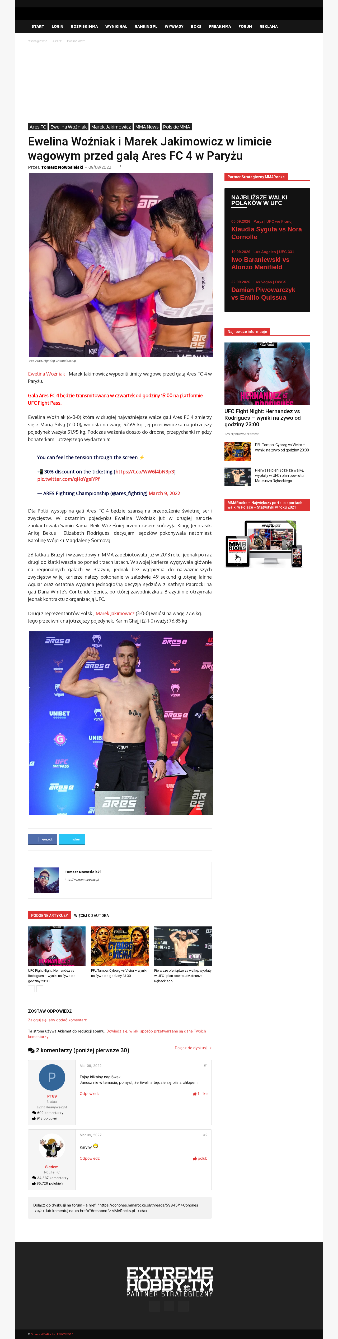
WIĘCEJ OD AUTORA (91, 915)
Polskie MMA (176, 127)
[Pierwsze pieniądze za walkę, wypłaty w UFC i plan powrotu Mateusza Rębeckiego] (183, 946)
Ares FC (57, 41)
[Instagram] (298, 3)
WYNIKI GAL (116, 26)
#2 (205, 1135)
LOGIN (57, 26)
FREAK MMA (220, 26)
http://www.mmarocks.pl (82, 879)
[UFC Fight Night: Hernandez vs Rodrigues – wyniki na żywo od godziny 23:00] (57, 946)
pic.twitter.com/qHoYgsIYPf (68, 479)
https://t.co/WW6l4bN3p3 (144, 471)
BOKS (196, 26)
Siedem (52, 1166)
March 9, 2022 (164, 493)
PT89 (52, 1096)
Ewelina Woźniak (68, 127)
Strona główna (37, 41)
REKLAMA (269, 26)
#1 (206, 1066)
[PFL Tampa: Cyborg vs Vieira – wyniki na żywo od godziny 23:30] (120, 946)
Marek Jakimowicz (111, 127)
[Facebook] (289, 3)
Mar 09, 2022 (91, 1066)
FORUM (245, 26)
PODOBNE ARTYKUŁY (49, 915)
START (38, 26)
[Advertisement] (169, 84)
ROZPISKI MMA (84, 26)
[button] (303, 27)
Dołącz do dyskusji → (193, 1047)
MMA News (147, 127)
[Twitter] (306, 3)
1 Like (202, 1093)
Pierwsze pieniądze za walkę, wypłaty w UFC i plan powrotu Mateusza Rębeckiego (183, 975)
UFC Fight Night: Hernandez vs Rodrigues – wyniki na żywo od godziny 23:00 (52, 975)
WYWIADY (174, 26)
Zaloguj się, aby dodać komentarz (57, 1020)
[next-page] (39, 988)
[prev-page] (31, 988)
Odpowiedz (90, 1093)
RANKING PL (146, 26)
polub (202, 1158)
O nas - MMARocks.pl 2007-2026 (52, 1334)
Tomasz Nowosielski (62, 167)
